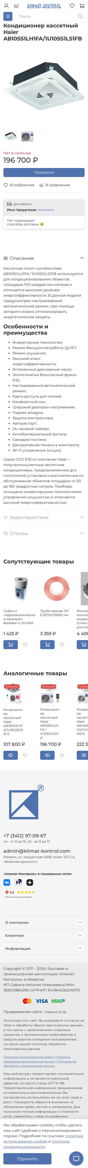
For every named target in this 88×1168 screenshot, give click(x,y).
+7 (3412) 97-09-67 (24, 835)
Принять (27, 1158)
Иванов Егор (55, 1012)
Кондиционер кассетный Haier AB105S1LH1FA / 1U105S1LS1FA (49, 723)
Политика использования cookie (28, 1057)
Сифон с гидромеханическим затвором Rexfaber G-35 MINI (19, 617)
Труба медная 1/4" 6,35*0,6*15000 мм (54, 613)
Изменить (46, 210)
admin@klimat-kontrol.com (36, 851)
